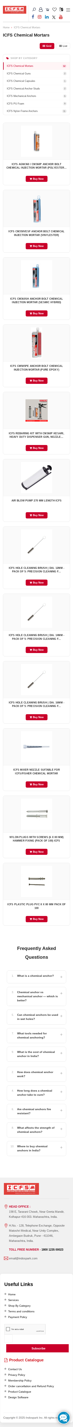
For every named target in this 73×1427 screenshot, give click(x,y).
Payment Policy (17, 1317)
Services (13, 1300)
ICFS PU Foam (36, 103)
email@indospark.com (23, 1258)
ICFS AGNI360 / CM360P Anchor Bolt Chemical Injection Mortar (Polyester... (36, 166)
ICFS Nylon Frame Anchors (36, 111)
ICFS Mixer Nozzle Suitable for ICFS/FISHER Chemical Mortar (36, 771)
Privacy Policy (16, 1374)
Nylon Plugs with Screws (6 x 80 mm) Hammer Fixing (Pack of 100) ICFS (36, 839)
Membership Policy (20, 1380)
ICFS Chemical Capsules (36, 81)
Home (6, 27)
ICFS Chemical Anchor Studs (36, 88)
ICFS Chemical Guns (36, 73)
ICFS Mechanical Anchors (36, 96)
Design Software (18, 1397)
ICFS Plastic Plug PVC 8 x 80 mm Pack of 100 (36, 906)
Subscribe (38, 1348)
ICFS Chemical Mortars (27, 27)
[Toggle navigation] (68, 10)
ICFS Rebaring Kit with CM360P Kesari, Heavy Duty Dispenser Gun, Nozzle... (36, 435)
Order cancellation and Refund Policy (31, 1386)
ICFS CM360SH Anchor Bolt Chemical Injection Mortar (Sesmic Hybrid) (36, 300)
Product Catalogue (26, 1360)
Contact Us (15, 1369)
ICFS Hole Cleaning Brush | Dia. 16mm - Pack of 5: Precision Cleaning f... (36, 704)
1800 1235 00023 (52, 1249)
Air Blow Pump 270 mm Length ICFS (36, 500)
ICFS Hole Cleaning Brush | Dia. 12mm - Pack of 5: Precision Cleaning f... (36, 570)
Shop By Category (19, 1305)
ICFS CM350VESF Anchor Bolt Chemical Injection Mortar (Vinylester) (36, 233)
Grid (48, 46)
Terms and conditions (21, 1311)
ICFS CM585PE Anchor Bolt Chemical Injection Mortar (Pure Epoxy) (36, 368)
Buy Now (38, 178)
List (65, 46)
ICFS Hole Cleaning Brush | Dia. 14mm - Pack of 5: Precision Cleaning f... (36, 637)
